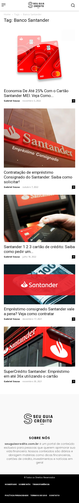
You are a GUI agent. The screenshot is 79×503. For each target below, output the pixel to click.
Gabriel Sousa (12, 100)
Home (7, 14)
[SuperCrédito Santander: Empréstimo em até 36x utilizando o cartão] (39, 347)
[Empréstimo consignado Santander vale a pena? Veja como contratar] (39, 284)
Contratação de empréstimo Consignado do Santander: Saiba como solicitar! (38, 177)
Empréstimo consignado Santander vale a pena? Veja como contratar (39, 311)
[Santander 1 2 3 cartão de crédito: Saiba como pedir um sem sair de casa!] (39, 218)
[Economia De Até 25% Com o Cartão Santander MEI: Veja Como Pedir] (39, 56)
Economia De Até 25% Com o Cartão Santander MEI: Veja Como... (36, 93)
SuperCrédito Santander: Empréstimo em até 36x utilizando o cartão (36, 374)
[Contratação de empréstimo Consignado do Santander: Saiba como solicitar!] (39, 138)
